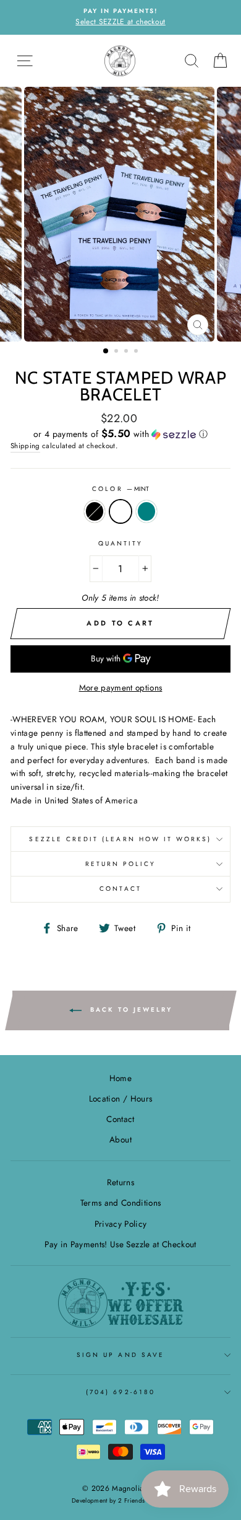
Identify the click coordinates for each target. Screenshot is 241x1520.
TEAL (146, 511)
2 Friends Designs (143, 1500)
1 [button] (106, 351)
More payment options (121, 687)
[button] (120, 434)
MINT (120, 511)
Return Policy (120, 863)
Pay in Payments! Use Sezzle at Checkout (120, 1244)
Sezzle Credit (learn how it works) (120, 839)
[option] (120, 17)
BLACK (94, 511)
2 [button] (117, 352)
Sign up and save (120, 1354)
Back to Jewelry (129, 1010)
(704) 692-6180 (120, 1392)
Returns (120, 1182)
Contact (120, 888)
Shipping (25, 446)
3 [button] (127, 352)
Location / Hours (120, 1098)
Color (120, 488)
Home (120, 1078)
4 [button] (137, 352)
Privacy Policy (121, 1223)
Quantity (120, 543)
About (120, 1139)
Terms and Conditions (120, 1202)
